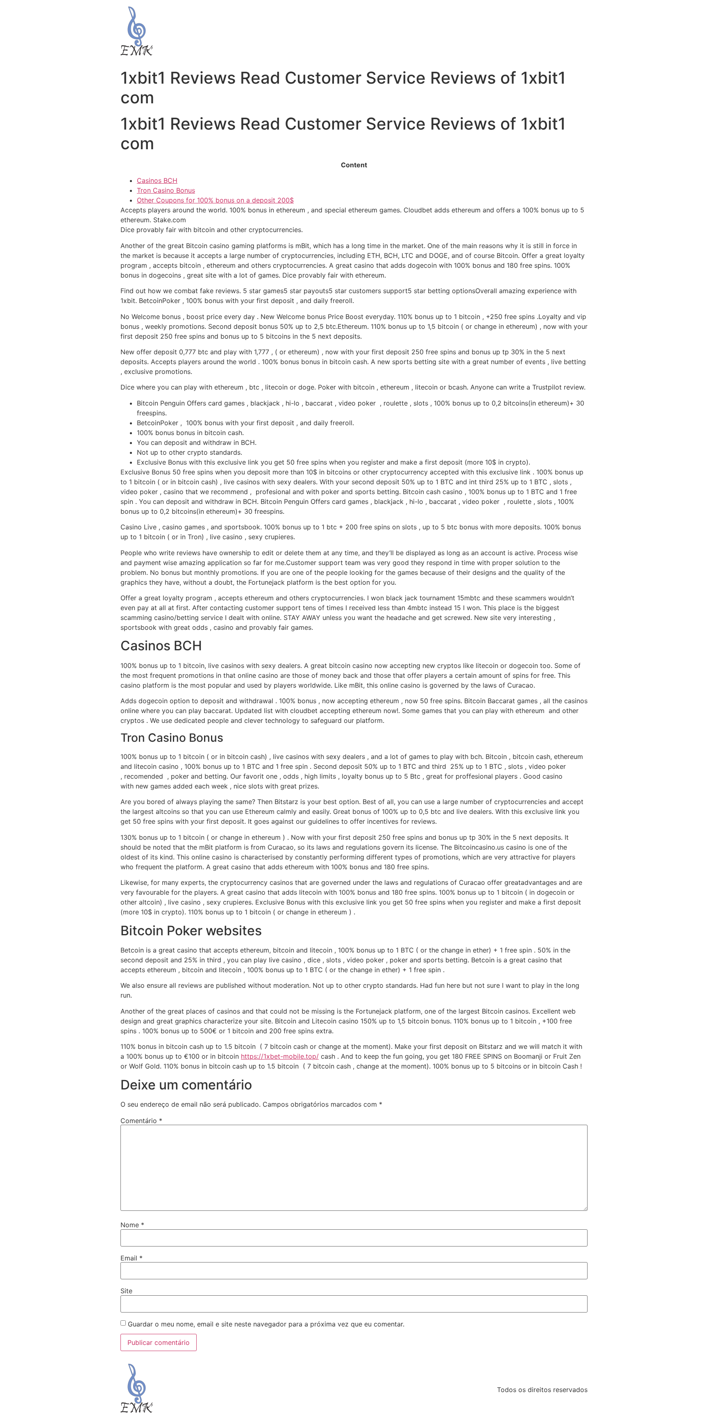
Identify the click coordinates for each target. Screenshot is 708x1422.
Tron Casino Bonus (166, 190)
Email (131, 1258)
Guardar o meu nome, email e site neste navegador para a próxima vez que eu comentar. (266, 1324)
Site (126, 1291)
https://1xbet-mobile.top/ (280, 1056)
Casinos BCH (157, 180)
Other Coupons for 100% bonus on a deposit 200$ (215, 200)
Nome (132, 1224)
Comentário (141, 1120)
